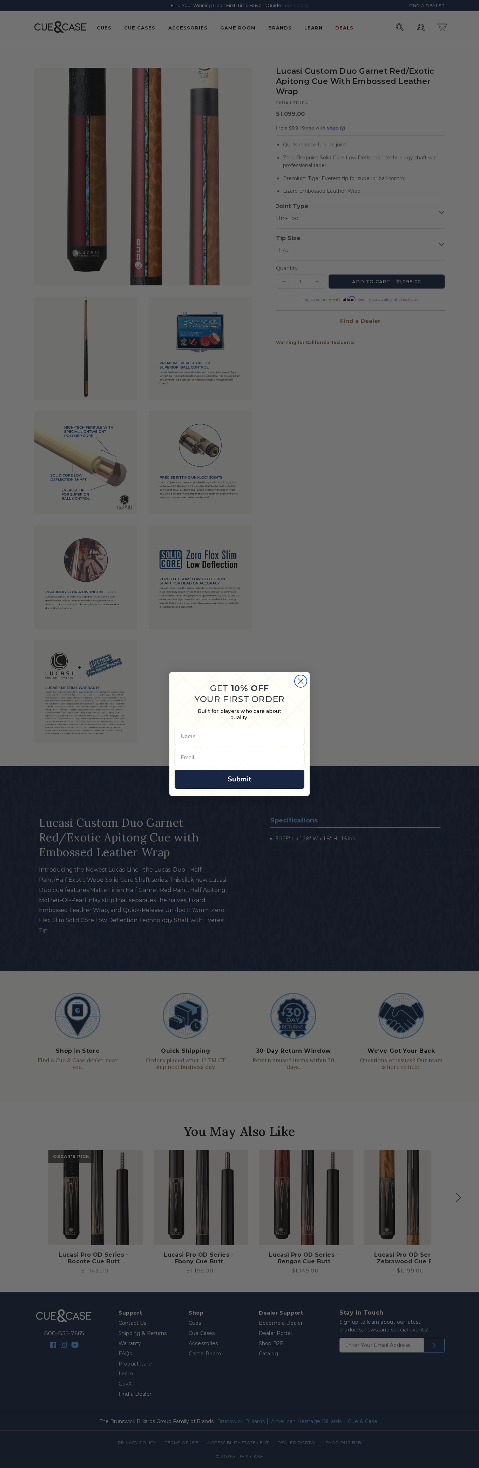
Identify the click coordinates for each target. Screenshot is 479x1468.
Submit (239, 779)
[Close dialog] (301, 681)
